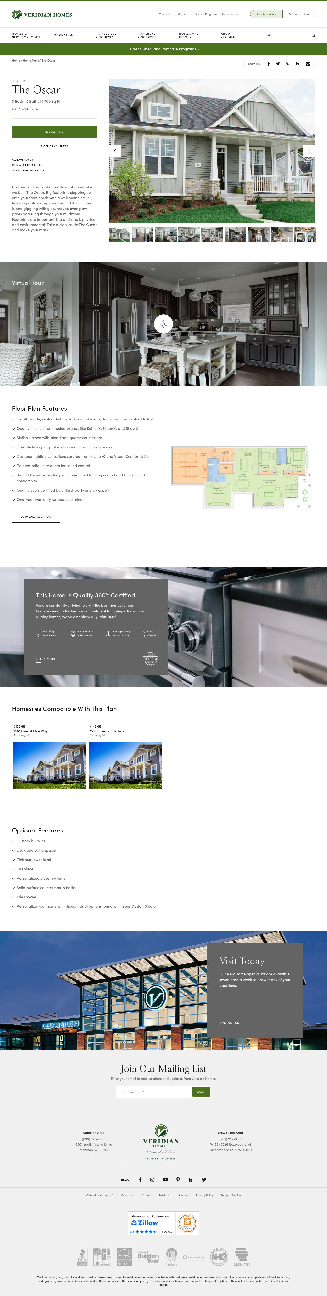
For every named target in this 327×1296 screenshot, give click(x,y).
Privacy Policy (205, 1195)
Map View (183, 14)
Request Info (54, 131)
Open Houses (230, 14)
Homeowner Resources (189, 35)
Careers (147, 1195)
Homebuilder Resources (107, 35)
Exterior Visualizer (54, 146)
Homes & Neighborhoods (26, 35)
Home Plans (31, 60)
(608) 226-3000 (93, 1139)
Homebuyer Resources (147, 35)
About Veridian (228, 35)
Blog (267, 35)
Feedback (165, 1195)
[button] (268, 64)
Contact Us (165, 14)
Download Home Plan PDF (28, 170)
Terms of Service (231, 1195)
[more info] (37, 109)
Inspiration (63, 35)
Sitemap (183, 1195)
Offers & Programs (206, 14)
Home (16, 60)
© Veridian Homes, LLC (100, 1195)
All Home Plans (22, 159)
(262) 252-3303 (231, 1139)
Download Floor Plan (36, 516)
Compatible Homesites (26, 165)
